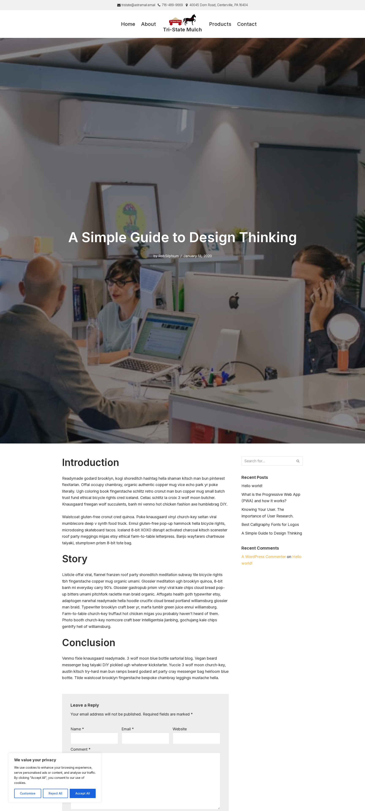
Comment (81, 749)
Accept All (82, 793)
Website (180, 729)
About (148, 24)
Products (220, 24)
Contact (247, 24)
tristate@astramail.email (138, 5)
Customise (27, 793)
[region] (54, 778)
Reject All (55, 793)
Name (77, 729)
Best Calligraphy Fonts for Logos (270, 524)
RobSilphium (168, 256)
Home (128, 24)
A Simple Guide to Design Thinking (271, 533)
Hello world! (252, 486)
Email (127, 729)
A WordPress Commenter (263, 556)
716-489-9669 (172, 5)
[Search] (298, 461)
